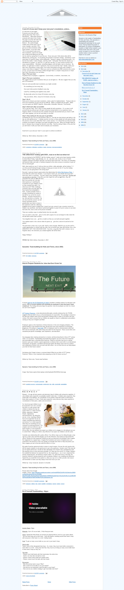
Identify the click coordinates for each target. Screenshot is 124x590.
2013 (82, 69)
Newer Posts (26, 582)
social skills (57, 384)
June (84, 107)
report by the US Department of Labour (38, 302)
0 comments (41, 144)
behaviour (28, 483)
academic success (30, 384)
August (84, 104)
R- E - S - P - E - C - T (29, 392)
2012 (82, 114)
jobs (50, 384)
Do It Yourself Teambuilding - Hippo (35, 491)
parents (54, 483)
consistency (29, 147)
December (85, 71)
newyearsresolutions (57, 147)
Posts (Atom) (34, 585)
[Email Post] (46, 144)
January (84, 110)
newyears (49, 147)
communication (39, 384)
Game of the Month (30, 575)
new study (40, 328)
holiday (29, 255)
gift (26, 255)
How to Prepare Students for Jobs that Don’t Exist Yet (42, 263)
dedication (34, 147)
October (84, 99)
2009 (82, 122)
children (33, 483)
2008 (82, 125)
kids (36, 483)
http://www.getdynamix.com (86, 59)
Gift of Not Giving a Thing (65, 172)
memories (34, 255)
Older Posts (72, 582)
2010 (82, 119)
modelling (43, 483)
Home (49, 582)
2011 (82, 116)
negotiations (49, 483)
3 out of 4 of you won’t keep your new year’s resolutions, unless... (46, 29)
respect (62, 483)
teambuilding (64, 384)
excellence (40, 147)
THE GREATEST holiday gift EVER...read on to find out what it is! (46, 154)
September (85, 101)
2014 (82, 66)
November (85, 96)
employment (46, 384)
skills (53, 384)
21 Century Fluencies (28, 313)
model (39, 483)
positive (58, 483)
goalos (44, 147)
